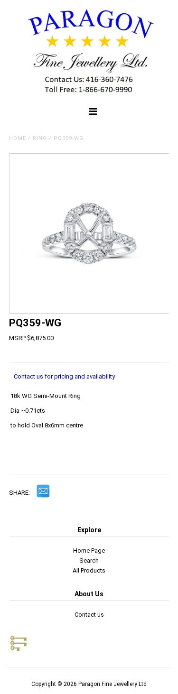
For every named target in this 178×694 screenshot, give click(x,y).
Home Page (89, 550)
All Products (89, 570)
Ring (40, 138)
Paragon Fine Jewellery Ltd (112, 684)
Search (89, 560)
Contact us (89, 614)
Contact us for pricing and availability (64, 376)
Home (17, 138)
